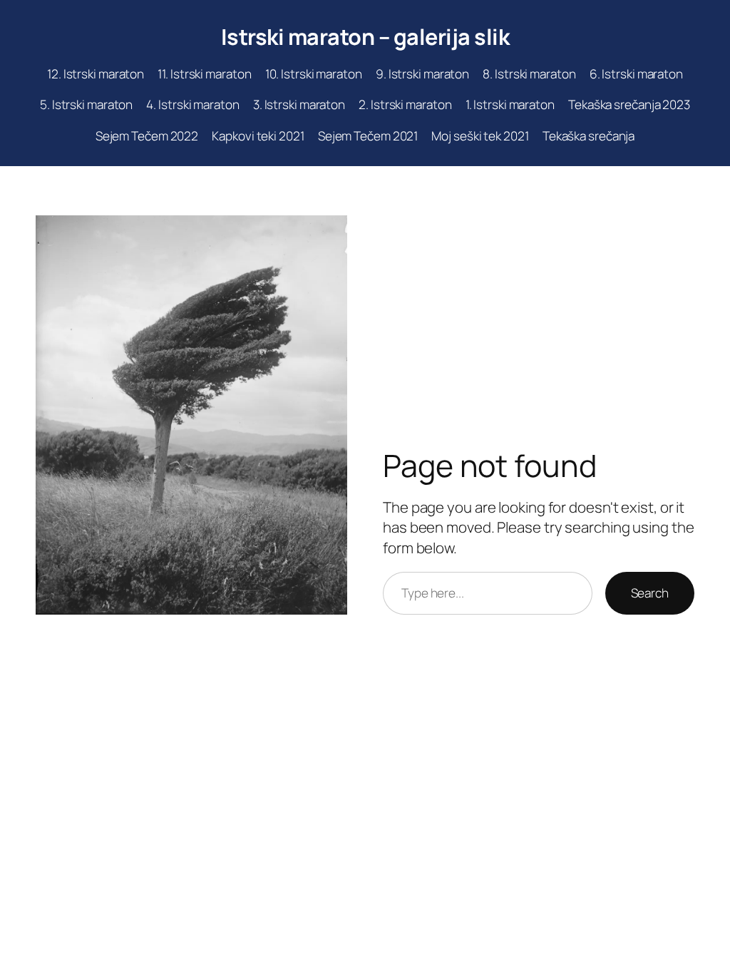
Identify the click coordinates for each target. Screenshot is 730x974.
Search (650, 593)
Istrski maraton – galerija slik (365, 36)
